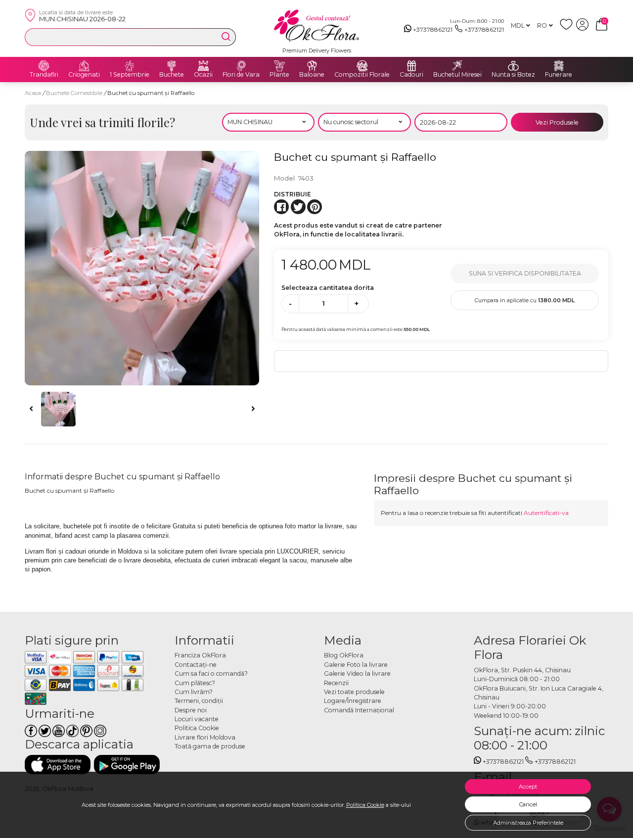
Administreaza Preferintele (528, 822)
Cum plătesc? (195, 683)
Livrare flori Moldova (205, 737)
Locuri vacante (197, 719)
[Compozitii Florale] (362, 65)
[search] (226, 36)
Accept (528, 786)
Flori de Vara (241, 74)
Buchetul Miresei (457, 74)
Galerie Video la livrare (357, 673)
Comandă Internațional (359, 710)
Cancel (528, 804)
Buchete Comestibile (75, 93)
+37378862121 (432, 29)
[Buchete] (171, 65)
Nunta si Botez (513, 74)
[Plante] (279, 65)
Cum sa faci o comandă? (211, 673)
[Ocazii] (203, 65)
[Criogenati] (84, 65)
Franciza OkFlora (200, 655)
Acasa (33, 93)
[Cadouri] (411, 65)
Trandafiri (44, 74)
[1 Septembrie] (129, 65)
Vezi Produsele (557, 122)
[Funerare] (558, 65)
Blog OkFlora (343, 655)
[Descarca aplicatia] (57, 764)
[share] (281, 206)
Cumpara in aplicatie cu (525, 300)
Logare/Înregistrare (352, 700)
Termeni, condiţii (199, 700)
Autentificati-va (546, 512)
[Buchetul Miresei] (457, 65)
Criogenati (84, 74)
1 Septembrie (129, 74)
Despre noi (191, 710)
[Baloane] (312, 65)
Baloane (311, 74)
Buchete (171, 74)
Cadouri (411, 74)
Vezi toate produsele (354, 692)
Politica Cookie (365, 804)
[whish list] (568, 28)
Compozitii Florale (362, 74)
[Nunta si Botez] (513, 65)
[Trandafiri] (44, 65)
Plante (279, 74)
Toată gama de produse (210, 746)
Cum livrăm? (194, 692)
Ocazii (203, 74)
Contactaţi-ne (196, 664)
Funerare (558, 74)
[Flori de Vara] (241, 65)
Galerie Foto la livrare (356, 664)
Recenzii (336, 683)
